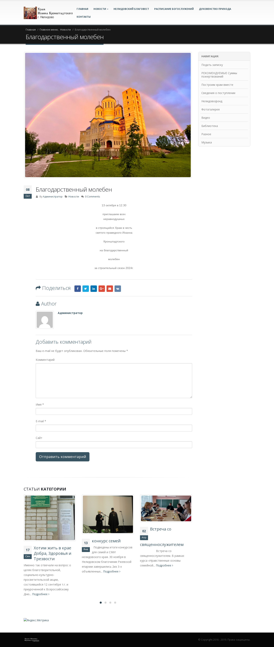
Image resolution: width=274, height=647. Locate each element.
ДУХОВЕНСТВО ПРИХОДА (215, 9)
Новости (73, 196)
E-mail (41, 421)
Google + (101, 288)
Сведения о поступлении (218, 93)
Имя (40, 404)
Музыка (206, 142)
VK (118, 288)
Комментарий (45, 360)
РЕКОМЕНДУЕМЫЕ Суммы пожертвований (219, 74)
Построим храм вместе (217, 85)
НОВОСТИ (99, 9)
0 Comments (92, 196)
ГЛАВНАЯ (82, 9)
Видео (205, 118)
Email (110, 288)
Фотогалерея (210, 109)
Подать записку (212, 65)
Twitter (85, 288)
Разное (206, 134)
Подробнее (53, 571)
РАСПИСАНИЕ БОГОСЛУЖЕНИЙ (174, 9)
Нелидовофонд (211, 101)
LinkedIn (93, 288)
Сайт (39, 438)
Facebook (77, 288)
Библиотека (209, 126)
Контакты (84, 16)
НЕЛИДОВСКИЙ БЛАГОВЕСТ (131, 9)
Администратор (53, 196)
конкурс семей (48, 541)
